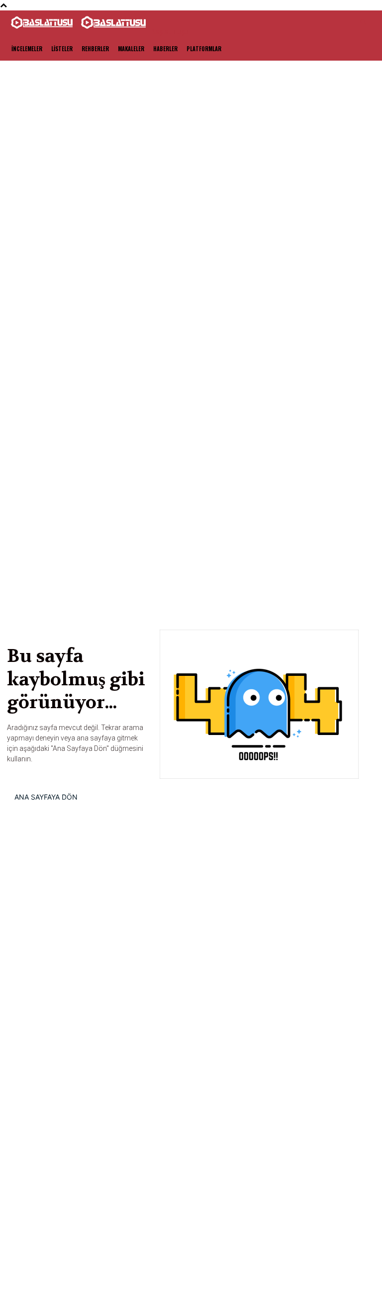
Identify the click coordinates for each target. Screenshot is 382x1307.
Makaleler (131, 49)
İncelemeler (26, 49)
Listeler (62, 49)
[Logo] (43, 31)
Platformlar (204, 49)
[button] (363, 22)
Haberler (165, 49)
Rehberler (95, 49)
